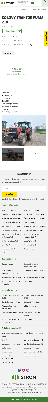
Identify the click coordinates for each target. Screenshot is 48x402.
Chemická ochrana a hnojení (34, 333)
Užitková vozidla (30, 306)
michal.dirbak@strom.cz (16, 74)
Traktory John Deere (31, 210)
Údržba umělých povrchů (11, 344)
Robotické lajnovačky (31, 356)
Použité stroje (24, 9)
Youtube (23, 370)
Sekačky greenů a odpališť (33, 352)
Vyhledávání (45, 3)
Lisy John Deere (30, 222)
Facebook (19, 370)
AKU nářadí (28, 281)
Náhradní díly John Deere (11, 226)
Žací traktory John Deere (11, 302)
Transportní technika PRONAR (13, 230)
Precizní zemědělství (9, 210)
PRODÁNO (8, 53)
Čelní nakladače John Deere (34, 218)
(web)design (27, 392)
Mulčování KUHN (30, 245)
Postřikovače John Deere (11, 222)
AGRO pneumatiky (30, 249)
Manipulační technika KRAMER (35, 226)
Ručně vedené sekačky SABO (34, 277)
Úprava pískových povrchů (33, 340)
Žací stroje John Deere (32, 302)
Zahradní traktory (8, 264)
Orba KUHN (6, 245)
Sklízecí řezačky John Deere (11, 218)
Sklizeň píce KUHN (30, 241)
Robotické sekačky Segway (11, 277)
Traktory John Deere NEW (11, 214)
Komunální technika (9, 290)
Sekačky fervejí (7, 352)
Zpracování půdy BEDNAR (33, 230)
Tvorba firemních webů (14, 392)
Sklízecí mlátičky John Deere (34, 214)
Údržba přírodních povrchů (33, 344)
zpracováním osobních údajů (34, 199)
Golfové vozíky (7, 348)
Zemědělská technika (10, 205)
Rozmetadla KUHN (8, 249)
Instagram (27, 370)
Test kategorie (7, 253)
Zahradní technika (9, 259)
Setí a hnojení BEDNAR (10, 241)
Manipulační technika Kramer (12, 312)
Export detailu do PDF (13, 31)
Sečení (4, 340)
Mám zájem (46, 36)
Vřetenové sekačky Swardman (34, 270)
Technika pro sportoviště (11, 328)
